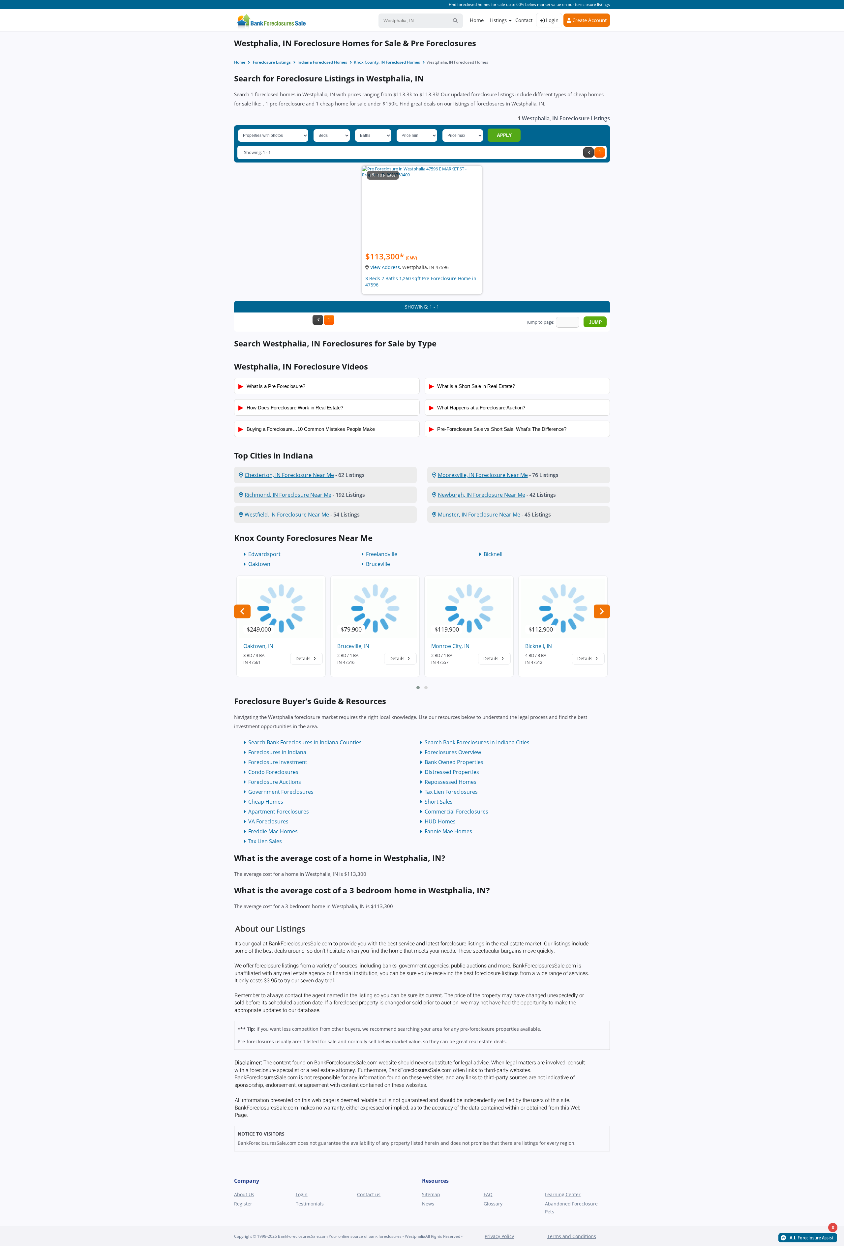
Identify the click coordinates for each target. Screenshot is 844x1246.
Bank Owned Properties (454, 762)
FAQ (488, 1194)
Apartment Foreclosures (278, 811)
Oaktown (259, 564)
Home (477, 20)
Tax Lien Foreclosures (451, 791)
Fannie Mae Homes (448, 831)
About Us (244, 1194)
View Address (385, 267)
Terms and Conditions (571, 1236)
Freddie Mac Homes (273, 831)
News (428, 1204)
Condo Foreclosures (273, 772)
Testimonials (310, 1204)
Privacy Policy (499, 1236)
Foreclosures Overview (453, 752)
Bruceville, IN (353, 646)
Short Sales (439, 801)
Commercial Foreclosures (456, 811)
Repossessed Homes (450, 782)
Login (551, 20)
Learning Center (563, 1194)
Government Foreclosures (281, 791)
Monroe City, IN (450, 646)
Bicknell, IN (538, 646)
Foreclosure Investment (277, 762)
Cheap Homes (265, 801)
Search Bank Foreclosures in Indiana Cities (477, 742)
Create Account (589, 20)
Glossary (493, 1204)
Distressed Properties (452, 772)
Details (303, 658)
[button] (418, 687)
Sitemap (431, 1194)
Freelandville (381, 554)
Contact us (368, 1194)
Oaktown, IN (258, 646)
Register (243, 1204)
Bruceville (378, 564)
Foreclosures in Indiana (277, 752)
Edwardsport (264, 554)
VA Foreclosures (268, 821)
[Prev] (588, 152)
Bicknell (493, 554)
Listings (498, 20)
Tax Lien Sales (265, 841)
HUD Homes (440, 821)
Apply (504, 135)
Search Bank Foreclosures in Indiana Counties (305, 742)
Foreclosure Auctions (274, 782)
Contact (523, 20)
